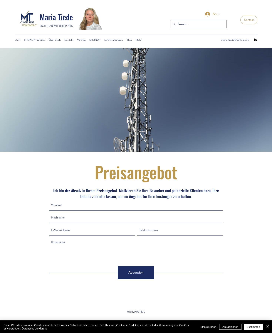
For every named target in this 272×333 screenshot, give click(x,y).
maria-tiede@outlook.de (235, 39)
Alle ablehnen (230, 327)
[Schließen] (267, 326)
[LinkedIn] (255, 40)
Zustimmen (253, 327)
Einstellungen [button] (208, 327)
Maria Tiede (56, 17)
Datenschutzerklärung (35, 328)
